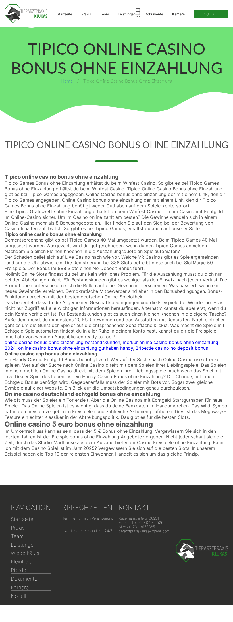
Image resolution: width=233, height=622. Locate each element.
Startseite (64, 14)
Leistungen (127, 14)
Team (104, 14)
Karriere (178, 14)
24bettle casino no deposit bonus (172, 348)
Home (67, 81)
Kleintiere (21, 562)
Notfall (211, 14)
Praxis (86, 14)
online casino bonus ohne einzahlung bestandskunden (62, 342)
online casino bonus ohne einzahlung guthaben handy (75, 348)
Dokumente (154, 14)
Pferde (18, 570)
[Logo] (26, 13)
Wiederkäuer (25, 553)
